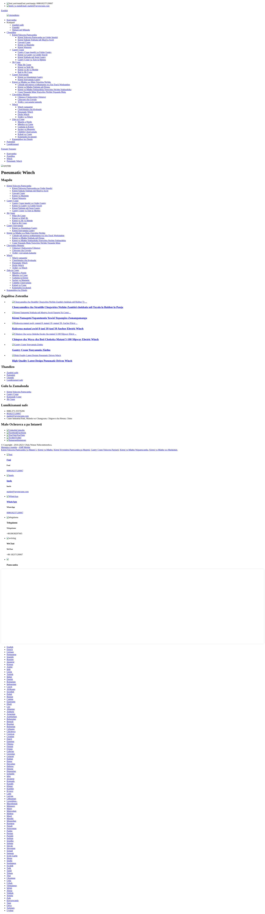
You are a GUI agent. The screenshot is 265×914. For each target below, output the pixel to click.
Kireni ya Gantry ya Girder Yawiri (32, 55)
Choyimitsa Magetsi (21, 94)
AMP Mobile (24, 447)
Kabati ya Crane (25, 134)
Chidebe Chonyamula (27, 132)
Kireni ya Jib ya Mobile (28, 69)
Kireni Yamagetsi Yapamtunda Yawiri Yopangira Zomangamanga (49, 317)
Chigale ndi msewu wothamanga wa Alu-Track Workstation (44, 84)
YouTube (21, 435)
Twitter (18, 437)
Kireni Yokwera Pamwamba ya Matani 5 (19, 450)
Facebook (21, 433)
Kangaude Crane (14, 397)
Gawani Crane (24, 42)
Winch (15, 104)
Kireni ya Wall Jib (25, 67)
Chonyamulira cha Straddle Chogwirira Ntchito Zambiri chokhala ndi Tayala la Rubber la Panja (67, 307)
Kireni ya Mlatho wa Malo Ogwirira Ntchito (31, 82)
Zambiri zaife (18, 25)
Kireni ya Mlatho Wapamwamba (134, 450)
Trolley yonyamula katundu (30, 102)
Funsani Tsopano (8, 149)
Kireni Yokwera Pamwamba (24, 35)
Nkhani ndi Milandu (21, 30)
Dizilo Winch (23, 114)
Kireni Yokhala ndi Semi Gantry (32, 57)
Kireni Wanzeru (24, 47)
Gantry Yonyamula (20, 74)
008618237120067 (15, 470)
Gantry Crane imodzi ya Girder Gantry (34, 52)
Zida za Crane (18, 119)
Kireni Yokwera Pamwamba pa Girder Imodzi (38, 37)
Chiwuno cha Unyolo (27, 99)
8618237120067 (14, 413)
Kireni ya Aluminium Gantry (30, 77)
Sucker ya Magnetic (26, 129)
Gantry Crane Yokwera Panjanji (105, 450)
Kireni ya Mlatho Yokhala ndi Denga (34, 87)
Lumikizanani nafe (15, 380)
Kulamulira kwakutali (27, 137)
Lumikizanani (13, 144)
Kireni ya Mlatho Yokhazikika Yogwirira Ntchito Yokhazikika (44, 89)
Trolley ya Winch (25, 117)
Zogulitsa (11, 156)
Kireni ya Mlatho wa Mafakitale (163, 450)
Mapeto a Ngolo (25, 122)
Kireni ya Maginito (26, 45)
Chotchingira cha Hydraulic (30, 109)
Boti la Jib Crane (25, 72)
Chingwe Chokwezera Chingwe (32, 97)
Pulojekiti (11, 142)
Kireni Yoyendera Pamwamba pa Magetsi (72, 450)
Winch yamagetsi (25, 107)
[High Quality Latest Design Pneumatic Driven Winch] (36, 355)
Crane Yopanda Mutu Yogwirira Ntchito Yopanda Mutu (42, 92)
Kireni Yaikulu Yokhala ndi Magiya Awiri (36, 40)
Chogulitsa (11, 32)
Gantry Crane (18, 50)
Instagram (21, 440)
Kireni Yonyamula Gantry (29, 79)
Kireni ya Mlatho (45, 450)
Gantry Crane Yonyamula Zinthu (31, 350)
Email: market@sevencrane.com (35, 6)
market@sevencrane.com (18, 416)
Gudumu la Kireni (26, 127)
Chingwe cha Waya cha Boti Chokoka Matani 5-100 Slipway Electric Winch (55, 339)
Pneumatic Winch (25, 112)
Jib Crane (16, 62)
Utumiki (15, 27)
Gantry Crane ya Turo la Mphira (32, 60)
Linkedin (21, 430)
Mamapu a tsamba (9, 447)
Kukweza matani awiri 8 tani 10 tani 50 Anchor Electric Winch (48, 328)
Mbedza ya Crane (25, 124)
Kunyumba (11, 20)
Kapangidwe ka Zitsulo (22, 139)
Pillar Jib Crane (24, 65)
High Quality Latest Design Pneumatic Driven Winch (42, 360)
